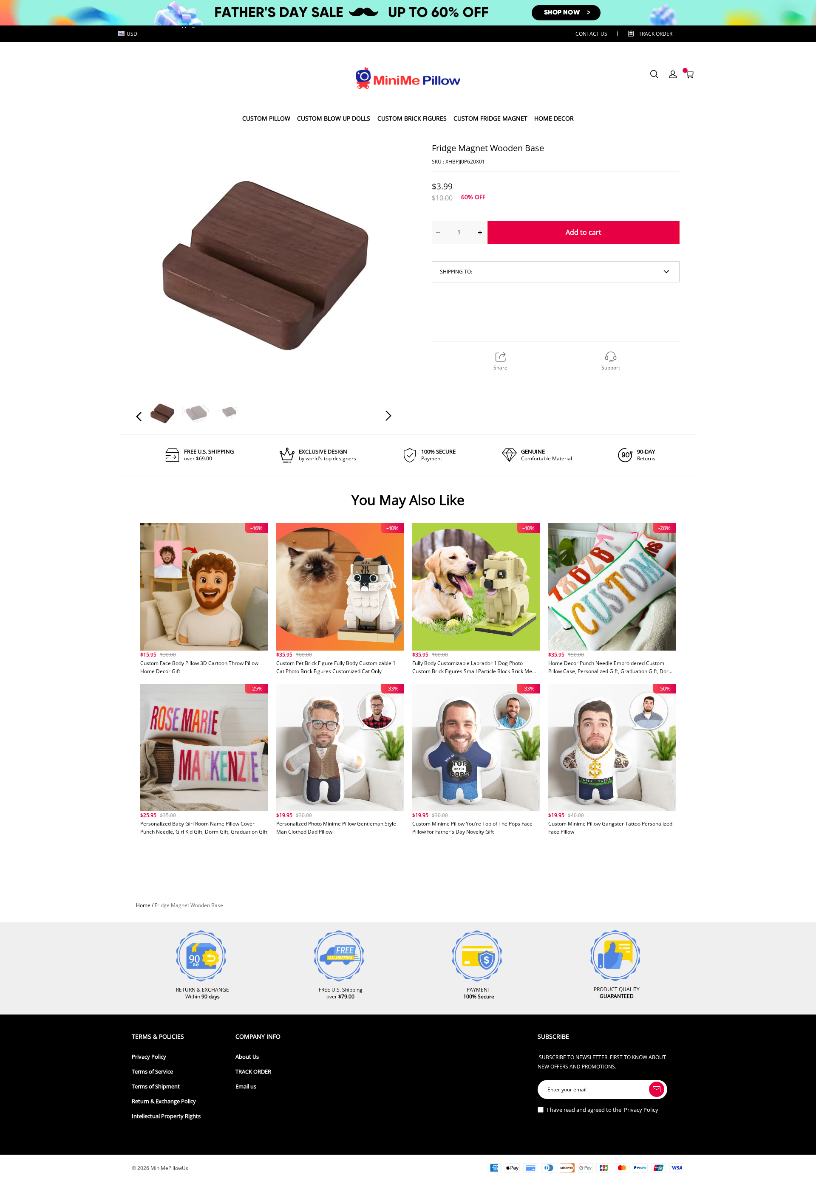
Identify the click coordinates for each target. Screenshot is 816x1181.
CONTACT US (591, 33)
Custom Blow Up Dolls (333, 118)
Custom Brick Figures (412, 118)
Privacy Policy (149, 1056)
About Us (247, 1056)
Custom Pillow (266, 118)
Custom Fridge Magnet (490, 118)
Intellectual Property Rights (166, 1116)
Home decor (554, 118)
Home (143, 905)
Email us (245, 1086)
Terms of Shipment (156, 1086)
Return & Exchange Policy (164, 1101)
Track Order (655, 33)
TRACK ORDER (253, 1071)
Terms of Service (152, 1071)
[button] (156, 261)
